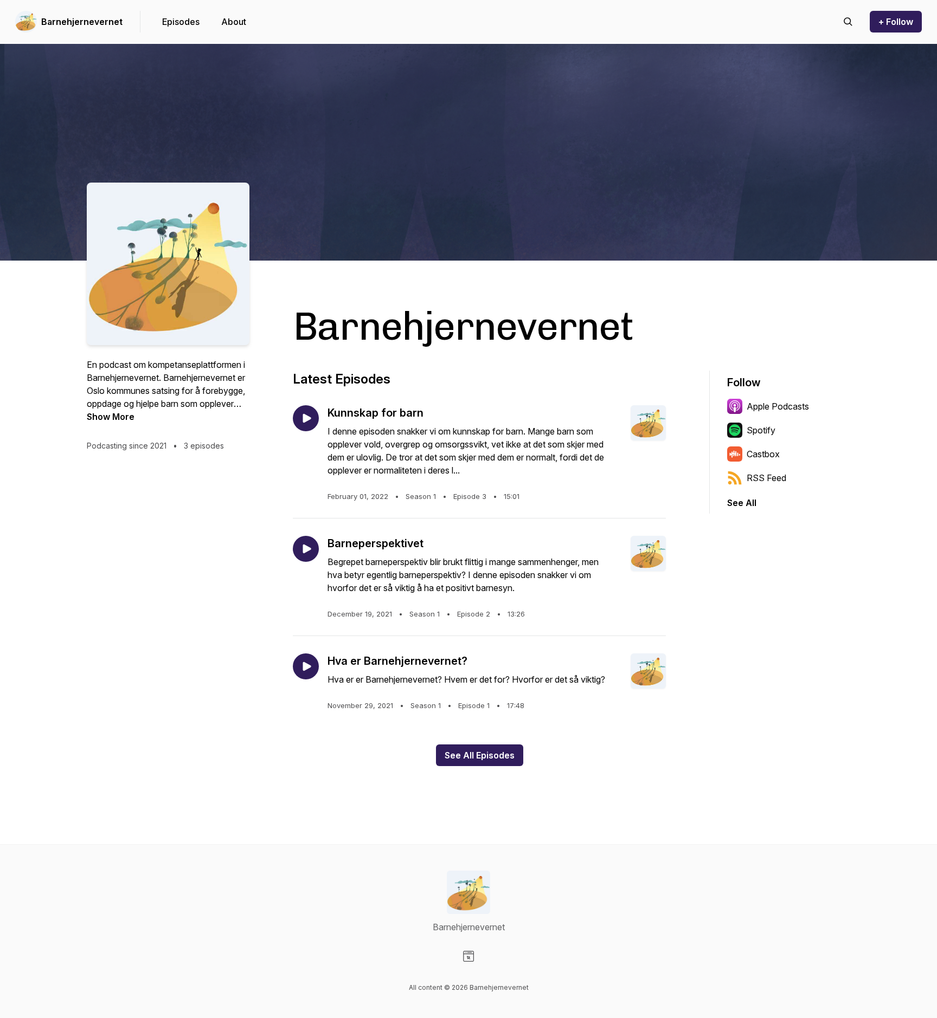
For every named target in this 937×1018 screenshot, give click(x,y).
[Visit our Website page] (468, 956)
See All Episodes (480, 755)
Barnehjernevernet (82, 21)
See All (741, 502)
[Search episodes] (848, 21)
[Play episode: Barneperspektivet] (306, 549)
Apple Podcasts (778, 406)
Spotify (761, 430)
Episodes (181, 21)
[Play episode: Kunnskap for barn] (306, 418)
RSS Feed (766, 477)
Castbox (763, 454)
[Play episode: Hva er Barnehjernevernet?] (306, 666)
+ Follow (895, 21)
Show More (110, 416)
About (233, 21)
